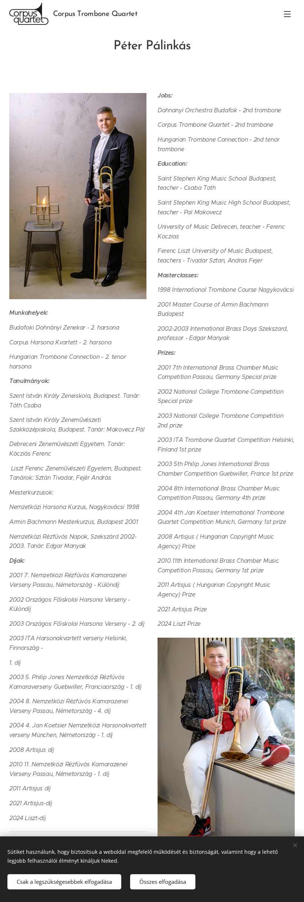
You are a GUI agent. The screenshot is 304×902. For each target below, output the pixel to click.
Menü (287, 13)
